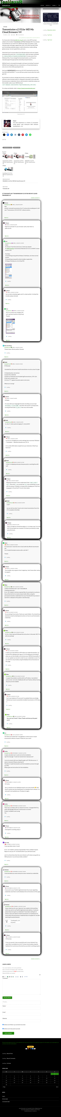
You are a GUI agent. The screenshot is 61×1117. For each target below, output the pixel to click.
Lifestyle (48, 5)
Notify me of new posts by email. (12, 1028)
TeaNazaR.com (6, 5)
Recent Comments (11, 1058)
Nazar (13, 34)
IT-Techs (42, 5)
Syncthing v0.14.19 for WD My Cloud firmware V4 (8, 175)
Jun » (57, 1086)
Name (4, 1006)
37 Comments (20, 34)
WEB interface (10, 248)
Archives (9, 1063)
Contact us (34, 1111)
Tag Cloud (49, 39)
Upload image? (7, 997)
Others (53, 5)
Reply (7, 217)
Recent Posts (10, 1053)
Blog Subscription (51, 30)
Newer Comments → (35, 197)
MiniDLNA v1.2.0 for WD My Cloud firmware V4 (30, 162)
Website (5, 1018)
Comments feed (6, 1101)
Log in (3, 1096)
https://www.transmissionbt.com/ (26, 88)
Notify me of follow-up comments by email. (15, 1024)
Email (4, 1012)
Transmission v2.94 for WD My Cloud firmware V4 (19, 162)
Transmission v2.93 (7, 147)
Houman (7, 904)
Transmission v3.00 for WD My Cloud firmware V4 (8, 162)
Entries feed (5, 1099)
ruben (5, 543)
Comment (5, 978)
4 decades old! (6, 187)
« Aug (4, 1086)
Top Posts (49, 35)
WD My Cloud (19, 40)
